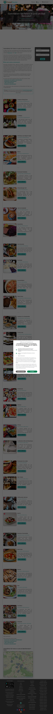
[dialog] (26, 357)
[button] (26, 356)
